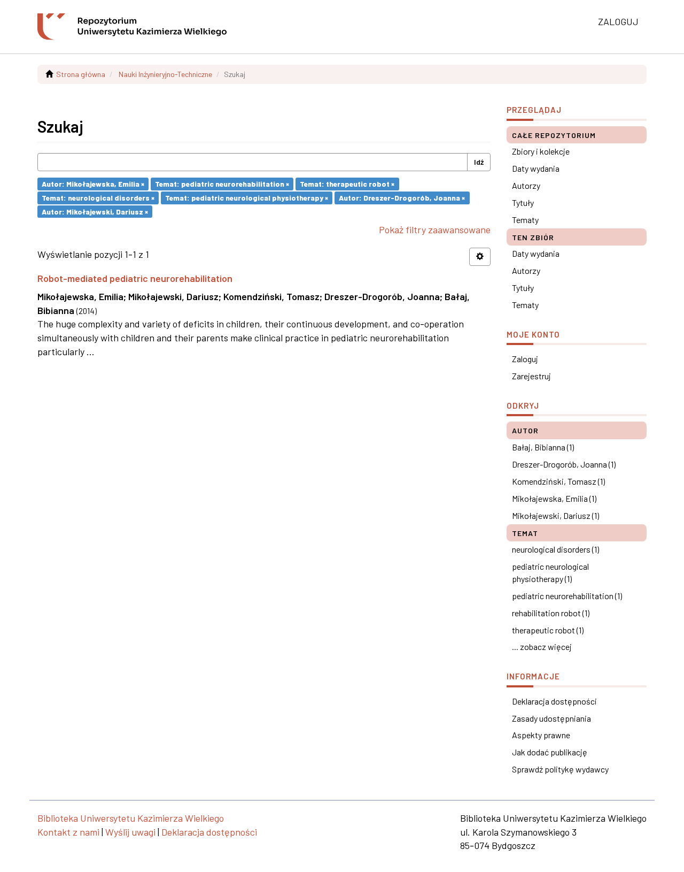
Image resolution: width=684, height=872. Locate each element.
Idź (479, 161)
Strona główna (80, 74)
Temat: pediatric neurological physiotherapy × (246, 197)
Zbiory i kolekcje (541, 151)
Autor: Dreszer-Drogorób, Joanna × (402, 197)
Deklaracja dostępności (554, 701)
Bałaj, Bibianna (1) (543, 447)
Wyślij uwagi (130, 832)
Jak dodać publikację (549, 752)
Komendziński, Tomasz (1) (558, 481)
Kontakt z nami (68, 832)
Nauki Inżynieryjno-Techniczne (165, 74)
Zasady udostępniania (551, 718)
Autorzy (526, 185)
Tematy (525, 220)
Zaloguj (525, 359)
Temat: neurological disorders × (98, 197)
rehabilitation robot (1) (550, 613)
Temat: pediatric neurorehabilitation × (222, 183)
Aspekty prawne (541, 735)
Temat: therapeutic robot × (347, 183)
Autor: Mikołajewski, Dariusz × (95, 211)
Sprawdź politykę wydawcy (560, 769)
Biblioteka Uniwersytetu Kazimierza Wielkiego (130, 818)
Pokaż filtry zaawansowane (435, 229)
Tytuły (523, 202)
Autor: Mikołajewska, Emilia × (93, 183)
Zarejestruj (531, 376)
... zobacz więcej (542, 646)
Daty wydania (535, 168)
